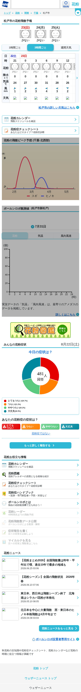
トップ (7, 13)
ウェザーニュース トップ (41, 678)
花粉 (75, 4)
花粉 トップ (40, 668)
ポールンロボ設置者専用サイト (55, 639)
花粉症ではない (41, 433)
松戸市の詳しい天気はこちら (57, 107)
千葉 (36, 13)
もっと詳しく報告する (37, 445)
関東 (26, 13)
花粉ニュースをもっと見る (57, 628)
